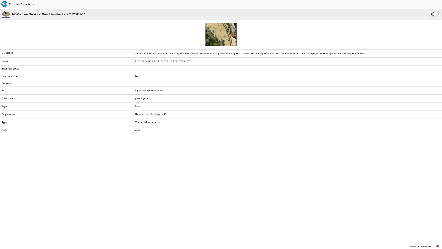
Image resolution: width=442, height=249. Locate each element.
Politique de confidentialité (420, 246)
